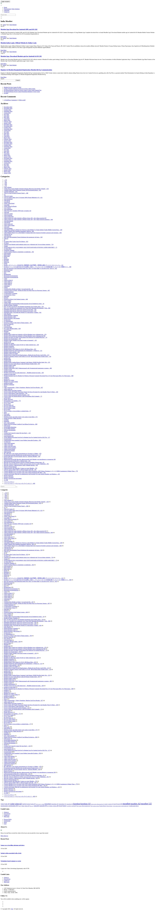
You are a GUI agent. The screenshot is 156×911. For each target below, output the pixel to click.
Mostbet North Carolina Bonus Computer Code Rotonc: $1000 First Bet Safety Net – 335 (27, 362)
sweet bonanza (7, 434)
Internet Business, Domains (11, 315)
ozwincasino (4, 806)
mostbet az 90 (7, 341)
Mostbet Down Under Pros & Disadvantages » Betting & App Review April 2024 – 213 (26, 355)
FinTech (6, 297)
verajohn (69, 806)
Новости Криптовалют (10, 466)
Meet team (6, 816)
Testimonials (7, 821)
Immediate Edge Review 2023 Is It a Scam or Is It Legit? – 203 (20, 309)
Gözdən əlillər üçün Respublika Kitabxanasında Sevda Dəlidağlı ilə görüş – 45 (24, 303)
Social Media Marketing (10, 427)
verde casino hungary (9, 443)
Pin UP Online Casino (9, 408)
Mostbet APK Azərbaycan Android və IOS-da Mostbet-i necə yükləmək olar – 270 (25, 334)
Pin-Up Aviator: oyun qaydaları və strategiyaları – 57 (17, 411)
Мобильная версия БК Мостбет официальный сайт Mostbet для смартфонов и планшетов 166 (29, 459)
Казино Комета (102, 806)
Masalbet (6, 331)
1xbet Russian (7, 235)
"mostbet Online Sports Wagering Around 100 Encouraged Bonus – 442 (22, 190)
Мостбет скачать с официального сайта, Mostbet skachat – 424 (21, 465)
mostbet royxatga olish (9, 374)
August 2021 (7, 162)
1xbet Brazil (7, 222)
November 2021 (8, 158)
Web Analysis (7, 452)
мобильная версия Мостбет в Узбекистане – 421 (17, 461)
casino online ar (8, 283)
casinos (6, 287)
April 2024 (7, 118)
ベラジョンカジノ (9, 481)
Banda (5, 257)
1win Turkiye (7, 207)
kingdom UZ (86, 804)
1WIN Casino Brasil (9, 203)
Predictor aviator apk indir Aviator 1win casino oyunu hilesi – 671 (21, 417)
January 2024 (7, 123)
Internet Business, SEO (10, 317)
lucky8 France (7, 330)
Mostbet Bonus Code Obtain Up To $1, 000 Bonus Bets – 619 (20, 349)
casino (5, 278)
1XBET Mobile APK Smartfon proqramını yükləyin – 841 (19, 231)
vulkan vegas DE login (10, 446)
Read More (3, 36)
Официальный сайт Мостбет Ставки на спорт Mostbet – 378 (20, 468)
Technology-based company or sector (11, 861)
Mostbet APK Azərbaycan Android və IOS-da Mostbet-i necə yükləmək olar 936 (24, 336)
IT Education (7, 319)
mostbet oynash (8, 369)
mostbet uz (6, 378)
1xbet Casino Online (9, 225)
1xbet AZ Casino (8, 213)
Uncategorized (7, 439)
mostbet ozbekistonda (9, 371)
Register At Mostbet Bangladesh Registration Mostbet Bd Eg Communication (26, 70)
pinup (22, 806)
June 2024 (6, 115)
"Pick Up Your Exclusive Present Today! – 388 (16, 193)
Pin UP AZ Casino (8, 402)
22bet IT (6, 238)
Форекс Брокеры (8, 475)
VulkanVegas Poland (9, 450)
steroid (5, 431)
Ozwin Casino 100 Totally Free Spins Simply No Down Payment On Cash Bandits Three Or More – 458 (31, 392)
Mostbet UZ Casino (9, 380)
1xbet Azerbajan (8, 215)
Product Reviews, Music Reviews (12, 418)
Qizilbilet (6, 419)
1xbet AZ (18, 804)
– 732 (5, 185)
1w (5, 194)
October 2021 (7, 159)
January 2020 (7, 173)
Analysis (24, 804)
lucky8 (115, 804)
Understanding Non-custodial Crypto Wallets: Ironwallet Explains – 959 (22, 440)
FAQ (5, 823)
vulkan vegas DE (8, 444)
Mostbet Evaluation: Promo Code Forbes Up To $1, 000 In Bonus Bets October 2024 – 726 (27, 356)
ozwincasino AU (13, 806)
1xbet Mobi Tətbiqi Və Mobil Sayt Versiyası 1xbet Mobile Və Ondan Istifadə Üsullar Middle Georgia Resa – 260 (33, 230)
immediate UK (70, 804)
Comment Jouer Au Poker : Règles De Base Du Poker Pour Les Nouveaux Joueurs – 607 (27, 290)
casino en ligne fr (8, 280)
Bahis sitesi (7, 256)
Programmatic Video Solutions (12, 9)
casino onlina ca (8, 281)
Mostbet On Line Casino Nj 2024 (12, 87)
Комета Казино (8, 458)
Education (6, 296)
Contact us (6, 12)
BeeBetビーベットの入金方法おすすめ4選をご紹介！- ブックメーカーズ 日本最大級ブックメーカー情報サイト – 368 (37, 267)
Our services (7, 813)
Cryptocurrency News (9, 295)
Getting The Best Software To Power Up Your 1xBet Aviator (19, 88)
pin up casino (7, 403)
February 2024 (7, 121)
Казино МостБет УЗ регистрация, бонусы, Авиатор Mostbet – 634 (22, 456)
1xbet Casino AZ (8, 224)
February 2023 (7, 139)
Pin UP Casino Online (9, 406)
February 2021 (7, 168)
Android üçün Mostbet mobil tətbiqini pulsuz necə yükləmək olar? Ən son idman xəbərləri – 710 (28, 244)
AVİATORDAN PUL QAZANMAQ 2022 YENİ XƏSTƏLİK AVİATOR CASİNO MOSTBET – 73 (30, 247)
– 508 (5, 183)
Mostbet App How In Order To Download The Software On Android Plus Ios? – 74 (25, 337)
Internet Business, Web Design (12, 318)
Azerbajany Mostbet (9, 250)
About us (6, 812)
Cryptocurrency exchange (10, 293)
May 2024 (6, 117)
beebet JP (33, 804)
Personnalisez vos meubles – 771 (12, 400)
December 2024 (8, 107)
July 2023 (6, 132)
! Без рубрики (7, 187)
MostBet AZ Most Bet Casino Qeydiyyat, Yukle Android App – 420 (21, 344)
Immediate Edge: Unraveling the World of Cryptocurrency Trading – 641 (22, 312)
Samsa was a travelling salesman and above (12, 845)
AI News (6, 243)
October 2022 (7, 145)
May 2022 (6, 152)
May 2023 (6, 135)
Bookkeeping (7, 274)
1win (2, 804)
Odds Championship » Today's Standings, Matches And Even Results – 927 (23, 387)
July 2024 (6, 114)
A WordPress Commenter (10, 100)
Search (2, 78)
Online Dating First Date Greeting (12, 390)
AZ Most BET (7, 249)
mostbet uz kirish (8, 383)
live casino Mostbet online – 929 (12, 328)
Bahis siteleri (7, 254)
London (106, 804)
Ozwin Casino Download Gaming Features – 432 (16, 395)
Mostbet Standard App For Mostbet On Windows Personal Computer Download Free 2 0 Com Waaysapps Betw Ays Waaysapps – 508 (38, 375)
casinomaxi (7, 286)
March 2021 (7, 167)
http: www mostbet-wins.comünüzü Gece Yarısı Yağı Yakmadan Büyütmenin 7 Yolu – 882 (27, 308)
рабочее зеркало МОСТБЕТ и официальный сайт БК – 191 (20, 469)
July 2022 (6, 149)
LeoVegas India (8, 327)
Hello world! (22, 100)
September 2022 (8, 146)
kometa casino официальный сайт (97, 804)
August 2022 (7, 148)
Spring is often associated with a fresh (11, 853)
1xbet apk (6, 212)
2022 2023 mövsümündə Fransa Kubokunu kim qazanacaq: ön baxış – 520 (23, 237)
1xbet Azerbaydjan (9, 216)
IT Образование (8, 321)
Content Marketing (9, 292)
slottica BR (56, 806)
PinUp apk (6, 414)
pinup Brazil (7, 415)
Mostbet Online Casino (10, 365)
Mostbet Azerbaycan (9, 347)
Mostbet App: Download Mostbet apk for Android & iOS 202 (21, 56)
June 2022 (6, 151)
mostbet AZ (136, 804)
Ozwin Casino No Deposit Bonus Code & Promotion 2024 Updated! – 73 (23, 396)
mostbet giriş (7, 358)
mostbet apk (7, 333)
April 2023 (7, 136)
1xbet (12, 804)
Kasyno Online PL (9, 324)
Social (60, 806)
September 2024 (8, 111)
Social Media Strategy (9, 428)
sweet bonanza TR (8, 436)
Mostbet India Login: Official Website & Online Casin (18, 43)
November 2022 (8, 143)
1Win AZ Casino (8, 196)
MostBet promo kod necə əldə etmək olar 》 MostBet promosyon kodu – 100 (24, 372)
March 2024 (7, 120)
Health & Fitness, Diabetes (11, 305)
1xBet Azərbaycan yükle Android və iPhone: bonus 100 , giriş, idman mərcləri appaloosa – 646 (28, 219)
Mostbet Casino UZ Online (11, 353)
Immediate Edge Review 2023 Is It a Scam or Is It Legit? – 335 (20, 311)
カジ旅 (6, 480)
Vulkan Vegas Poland (9, 449)
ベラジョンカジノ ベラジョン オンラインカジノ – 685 (19, 483)
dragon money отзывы (40, 804)
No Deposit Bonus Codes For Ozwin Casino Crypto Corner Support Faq (22, 90)
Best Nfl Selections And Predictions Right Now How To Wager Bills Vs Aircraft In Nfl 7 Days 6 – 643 (30, 268)
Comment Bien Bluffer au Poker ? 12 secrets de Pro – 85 (18, 289)
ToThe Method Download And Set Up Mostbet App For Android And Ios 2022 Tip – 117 (27, 437)
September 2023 (8, 129)
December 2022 (8, 142)
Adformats (6, 10)
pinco (5, 412)
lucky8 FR (119, 804)
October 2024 (7, 110)
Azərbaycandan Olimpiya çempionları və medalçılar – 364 (19, 252)
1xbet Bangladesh (8, 221)
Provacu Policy (8, 819)
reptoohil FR (43, 806)
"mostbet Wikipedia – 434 (10, 191)
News (5, 386)
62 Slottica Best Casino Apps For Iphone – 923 (16, 241)
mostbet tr (6, 377)
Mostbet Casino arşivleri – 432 (12, 352)
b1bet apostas (7, 253)
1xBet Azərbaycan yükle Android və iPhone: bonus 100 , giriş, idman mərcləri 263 (25, 218)
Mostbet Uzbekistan (9, 384)
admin (4, 24)
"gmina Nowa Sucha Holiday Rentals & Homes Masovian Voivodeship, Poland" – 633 (26, 188)
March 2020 (7, 171)
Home (5, 7)
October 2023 (7, 127)
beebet (5, 263)
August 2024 (7, 113)
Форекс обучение (8, 477)
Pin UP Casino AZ (8, 405)
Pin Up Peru (7, 409)
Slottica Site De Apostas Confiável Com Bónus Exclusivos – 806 (20, 424)
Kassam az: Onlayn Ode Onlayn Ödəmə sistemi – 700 (18, 322)
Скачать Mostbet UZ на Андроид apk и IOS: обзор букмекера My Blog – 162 (25, 472)
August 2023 (7, 130)
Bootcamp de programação (11, 275)
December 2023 (8, 124)
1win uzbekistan (8, 209)
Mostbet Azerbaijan (9, 346)
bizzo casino (7, 271)
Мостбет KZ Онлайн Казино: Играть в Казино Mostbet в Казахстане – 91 (24, 462)
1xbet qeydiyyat (8, 234)
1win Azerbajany (8, 199)
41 (4, 240)
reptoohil (36, 806)
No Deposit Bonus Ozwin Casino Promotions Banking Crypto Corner (22, 91)
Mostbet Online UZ (9, 366)
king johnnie (7, 325)
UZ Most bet (7, 441)
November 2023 (8, 126)
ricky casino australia (9, 422)
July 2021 (6, 164)
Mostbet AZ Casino (9, 343)
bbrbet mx (6, 262)
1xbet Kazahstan (8, 228)
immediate (48, 804)
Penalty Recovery (8, 399)
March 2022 (7, 155)
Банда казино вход (86, 806)
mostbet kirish (7, 361)
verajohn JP (73, 806)
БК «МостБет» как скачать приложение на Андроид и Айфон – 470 (22, 453)
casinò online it (8, 284)
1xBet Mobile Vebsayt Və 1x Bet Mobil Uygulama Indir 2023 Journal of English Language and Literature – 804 (33, 232)
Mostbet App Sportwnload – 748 (12, 339)
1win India (6, 205)
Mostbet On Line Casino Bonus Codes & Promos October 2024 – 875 (22, 363)
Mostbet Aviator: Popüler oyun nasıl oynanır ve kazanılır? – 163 (20, 340)
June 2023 (6, 133)
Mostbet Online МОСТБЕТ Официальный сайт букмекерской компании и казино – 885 (28, 368)
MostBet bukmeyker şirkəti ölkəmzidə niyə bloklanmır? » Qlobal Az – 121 (23, 350)
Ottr (12, 909)
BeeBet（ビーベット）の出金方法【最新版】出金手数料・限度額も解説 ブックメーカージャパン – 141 (33, 265)
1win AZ (7, 804)
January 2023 (7, 140)
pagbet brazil (7, 397)
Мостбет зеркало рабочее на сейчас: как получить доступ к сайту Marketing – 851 (26, 464)
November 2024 (8, 108)
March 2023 (7, 137)
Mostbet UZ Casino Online (11, 381)
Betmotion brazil (8, 270)
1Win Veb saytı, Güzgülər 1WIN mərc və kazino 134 (17, 210)
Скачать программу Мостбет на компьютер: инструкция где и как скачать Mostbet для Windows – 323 (32, 474)
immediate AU (55, 804)
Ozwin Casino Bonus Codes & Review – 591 (15, 393)
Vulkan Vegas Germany (10, 447)
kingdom (76, 804)
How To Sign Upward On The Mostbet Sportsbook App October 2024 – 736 (24, 306)
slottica (51, 806)
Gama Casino (7, 302)
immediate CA (62, 804)
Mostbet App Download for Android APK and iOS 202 (19, 29)
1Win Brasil (7, 200)
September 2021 (8, 161)
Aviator (6, 246)
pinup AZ (27, 806)
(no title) (6, 93)
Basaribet (6, 260)
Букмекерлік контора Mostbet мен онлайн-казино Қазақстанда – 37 (22, 455)
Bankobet (6, 259)
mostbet (126, 803)
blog (5, 273)
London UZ (110, 804)
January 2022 (7, 157)
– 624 (5, 184)
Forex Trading (7, 300)
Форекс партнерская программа (13, 478)
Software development (9, 430)
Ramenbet (6, 421)
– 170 (5, 180)
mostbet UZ (146, 803)
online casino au (8, 389)
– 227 (5, 181)
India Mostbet (12, 24)
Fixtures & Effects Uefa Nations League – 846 (16, 299)
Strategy (64, 806)
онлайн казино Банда (134, 806)
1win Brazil (7, 202)
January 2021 (7, 170)
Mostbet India (7, 359)
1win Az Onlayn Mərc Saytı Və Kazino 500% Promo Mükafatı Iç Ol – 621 (23, 197)
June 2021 (6, 165)
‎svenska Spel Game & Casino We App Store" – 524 (17, 433)
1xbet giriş (6, 227)
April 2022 (7, 154)
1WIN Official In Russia (10, 206)
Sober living (7, 425)
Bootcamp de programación (11, 277)
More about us (4, 836)
